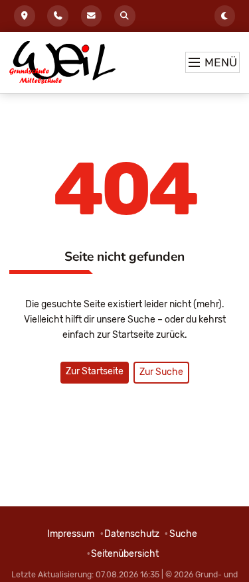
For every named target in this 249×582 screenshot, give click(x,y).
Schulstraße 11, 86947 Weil (24, 16)
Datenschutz (131, 534)
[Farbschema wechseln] (225, 16)
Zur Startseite (95, 371)
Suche (124, 16)
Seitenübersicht (125, 553)
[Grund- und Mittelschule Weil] (62, 62)
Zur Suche (161, 372)
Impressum (70, 534)
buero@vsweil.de (91, 16)
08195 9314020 (57, 16)
